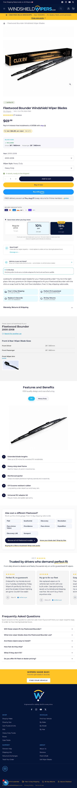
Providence (28, 526)
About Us (43, 749)
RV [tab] (31, 398)
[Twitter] (73, 2)
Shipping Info (7, 752)
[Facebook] (62, 2)
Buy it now (38, 185)
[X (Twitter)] (45, 709)
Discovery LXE (12, 533)
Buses (4, 737)
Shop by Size (6, 722)
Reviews (43, 752)
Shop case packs (37, 18)
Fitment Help (7, 749)
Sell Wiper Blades (46, 759)
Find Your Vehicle (46, 719)
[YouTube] (70, 2)
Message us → (14, 252)
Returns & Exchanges (10, 756)
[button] (38, 307)
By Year (42, 729)
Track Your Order (8, 759)
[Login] (68, 9)
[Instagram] (66, 2)
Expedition (62, 526)
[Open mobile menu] (4, 8)
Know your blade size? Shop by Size (53, 540)
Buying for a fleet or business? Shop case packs (22, 545)
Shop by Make (7, 719)
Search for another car (12, 334)
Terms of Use (39, 785)
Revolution (62, 521)
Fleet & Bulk (44, 756)
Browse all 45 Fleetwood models (20, 540)
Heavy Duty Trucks (9, 733)
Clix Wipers (7, 111)
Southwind (28, 521)
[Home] (4, 23)
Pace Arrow (45, 526)
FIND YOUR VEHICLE (38, 680)
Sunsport (27, 533)
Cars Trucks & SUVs (9, 726)
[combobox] (61, 8)
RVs (3, 729)
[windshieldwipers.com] (32, 8)
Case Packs (6, 740)
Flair (8, 521)
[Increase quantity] (16, 179)
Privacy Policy (28, 785)
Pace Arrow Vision (11, 527)
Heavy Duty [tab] (42, 398)
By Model (43, 726)
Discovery (44, 521)
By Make (43, 722)
